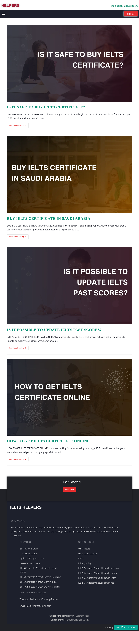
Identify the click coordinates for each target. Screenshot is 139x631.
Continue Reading (19, 124)
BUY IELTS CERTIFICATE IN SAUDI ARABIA (48, 218)
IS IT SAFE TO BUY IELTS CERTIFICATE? (46, 107)
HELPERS (10, 5)
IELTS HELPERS (26, 507)
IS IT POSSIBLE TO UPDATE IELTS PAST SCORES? (54, 330)
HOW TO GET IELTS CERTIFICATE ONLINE (48, 441)
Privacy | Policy (112, 627)
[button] (3, 14)
